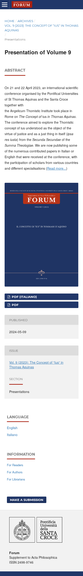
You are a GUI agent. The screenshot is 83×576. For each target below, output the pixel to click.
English (12, 427)
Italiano (12, 434)
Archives (25, 21)
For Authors (15, 472)
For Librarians (16, 479)
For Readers (15, 465)
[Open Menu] (4, 4)
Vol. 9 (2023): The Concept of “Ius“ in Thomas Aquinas (41, 28)
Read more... (56, 168)
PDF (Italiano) (24, 297)
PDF (14, 305)
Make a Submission (26, 500)
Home (10, 21)
